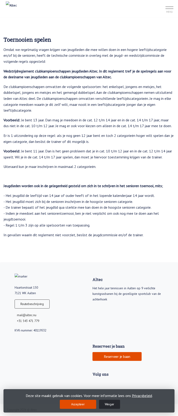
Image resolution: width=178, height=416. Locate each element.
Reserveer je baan (117, 356)
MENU (169, 11)
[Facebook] (96, 384)
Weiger (109, 404)
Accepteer (78, 404)
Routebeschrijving (32, 304)
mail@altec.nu (26, 315)
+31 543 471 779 (28, 321)
